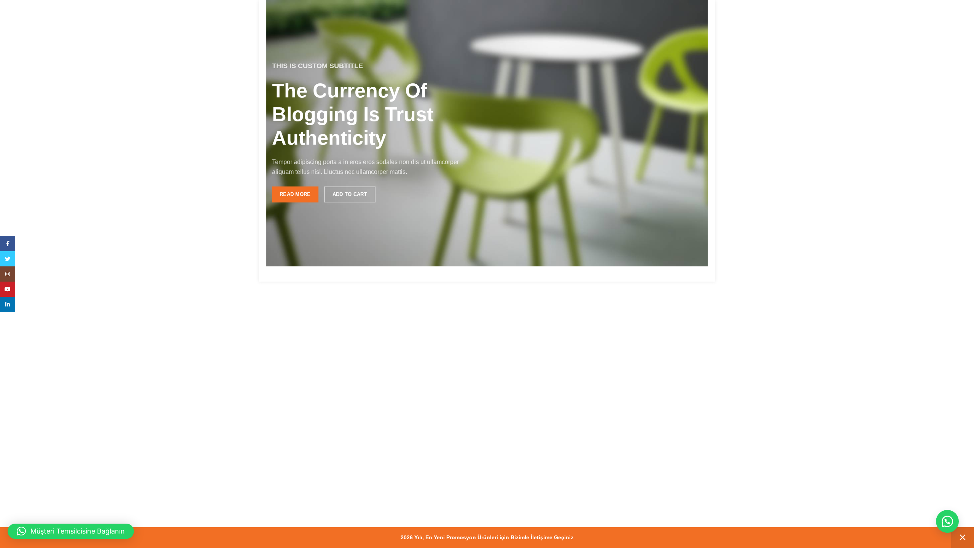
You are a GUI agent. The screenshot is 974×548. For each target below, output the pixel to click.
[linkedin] (7, 304)
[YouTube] (7, 289)
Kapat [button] (962, 537)
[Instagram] (7, 274)
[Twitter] (7, 258)
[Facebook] (7, 243)
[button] (947, 521)
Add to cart (350, 194)
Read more (295, 194)
